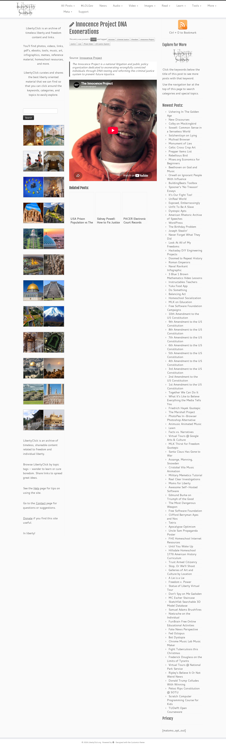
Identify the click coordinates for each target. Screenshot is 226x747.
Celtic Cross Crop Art (182, 147)
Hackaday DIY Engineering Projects (184, 252)
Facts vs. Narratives (181, 432)
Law (79, 44)
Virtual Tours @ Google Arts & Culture (182, 438)
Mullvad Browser (179, 139)
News (103, 6)
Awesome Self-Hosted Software (182, 489)
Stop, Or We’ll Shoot (182, 566)
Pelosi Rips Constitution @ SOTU (183, 690)
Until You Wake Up (181, 546)
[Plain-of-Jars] (33, 161)
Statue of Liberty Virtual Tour (183, 588)
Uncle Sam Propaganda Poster (182, 532)
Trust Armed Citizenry (183, 562)
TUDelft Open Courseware (177, 710)
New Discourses (179, 119)
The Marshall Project (182, 412)
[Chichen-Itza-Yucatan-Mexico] (53, 290)
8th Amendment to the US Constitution (184, 331)
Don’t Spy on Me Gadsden (185, 594)
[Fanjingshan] (53, 368)
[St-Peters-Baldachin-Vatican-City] (33, 342)
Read (165, 6)
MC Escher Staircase (182, 598)
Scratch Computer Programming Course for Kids (182, 700)
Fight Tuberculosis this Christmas (182, 651)
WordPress (176, 223)
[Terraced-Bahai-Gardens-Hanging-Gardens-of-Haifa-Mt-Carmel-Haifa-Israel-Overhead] (33, 316)
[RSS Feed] (183, 25)
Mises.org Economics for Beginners (183, 161)
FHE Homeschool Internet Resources (184, 540)
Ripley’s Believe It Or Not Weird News (183, 674)
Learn (180, 6)
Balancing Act (177, 294)
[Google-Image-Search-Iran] (53, 394)
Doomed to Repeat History (185, 258)
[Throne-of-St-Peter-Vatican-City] (53, 187)
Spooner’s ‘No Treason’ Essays (182, 189)
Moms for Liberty (179, 483)
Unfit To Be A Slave (181, 207)
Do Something (178, 290)
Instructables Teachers (183, 282)
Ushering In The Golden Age (183, 113)
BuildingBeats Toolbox (183, 183)
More (211, 6)
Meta (67, 12)
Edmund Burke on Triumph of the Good (180, 497)
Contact (41, 503)
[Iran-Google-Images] (53, 238)
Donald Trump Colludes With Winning (183, 682)
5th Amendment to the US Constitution (184, 355)
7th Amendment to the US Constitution (184, 339)
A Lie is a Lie (176, 578)
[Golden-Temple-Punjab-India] (53, 420)
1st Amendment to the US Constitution (184, 386)
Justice (73, 44)
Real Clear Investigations (184, 479)
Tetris (172, 523)
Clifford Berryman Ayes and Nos (182, 517)
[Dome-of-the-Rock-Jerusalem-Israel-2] (33, 290)
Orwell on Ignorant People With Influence (184, 177)
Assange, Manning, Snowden (180, 461)
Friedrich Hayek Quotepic (184, 408)
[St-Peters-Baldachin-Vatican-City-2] (53, 161)
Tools (196, 6)
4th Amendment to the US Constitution (184, 363)
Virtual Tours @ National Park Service (184, 667)
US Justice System (102, 44)
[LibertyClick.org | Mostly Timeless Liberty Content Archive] (26, 9)
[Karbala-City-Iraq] (33, 264)
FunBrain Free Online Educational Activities (181, 623)
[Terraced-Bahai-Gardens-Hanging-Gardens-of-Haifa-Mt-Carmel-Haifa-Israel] (33, 238)
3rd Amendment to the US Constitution (184, 371)
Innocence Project (147, 39)
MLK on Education (180, 302)
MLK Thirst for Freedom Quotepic (183, 446)
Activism (111, 39)
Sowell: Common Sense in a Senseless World (184, 129)
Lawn (172, 428)
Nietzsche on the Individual (178, 615)
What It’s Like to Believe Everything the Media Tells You (184, 400)
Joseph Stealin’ (178, 231)
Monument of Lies (180, 143)
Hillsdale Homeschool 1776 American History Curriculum (181, 554)
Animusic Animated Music (185, 424)
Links (93, 39)
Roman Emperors (179, 262)
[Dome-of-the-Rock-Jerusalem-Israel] (33, 368)
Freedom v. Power (180, 582)
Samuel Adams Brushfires (185, 610)
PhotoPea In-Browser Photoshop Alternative (182, 418)
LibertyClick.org (94, 742)
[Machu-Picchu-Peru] (53, 213)
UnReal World (177, 199)
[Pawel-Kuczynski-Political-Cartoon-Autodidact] (33, 187)
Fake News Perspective (183, 629)
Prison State (88, 44)
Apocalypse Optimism (182, 527)
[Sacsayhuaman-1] (33, 394)
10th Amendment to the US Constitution (183, 316)
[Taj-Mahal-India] (53, 135)
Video (133, 6)
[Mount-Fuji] (53, 316)
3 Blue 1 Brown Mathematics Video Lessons (184, 276)
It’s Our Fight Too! (180, 195)
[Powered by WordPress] (113, 742)
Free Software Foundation (185, 511)
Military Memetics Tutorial (185, 475)
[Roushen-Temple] (33, 420)
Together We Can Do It (183, 392)
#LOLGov (87, 6)
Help (36, 488)
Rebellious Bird (178, 155)
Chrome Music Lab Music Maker (184, 643)
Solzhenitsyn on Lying (183, 135)
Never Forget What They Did (183, 236)
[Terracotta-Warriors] (53, 264)
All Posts (67, 6)
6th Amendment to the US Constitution (184, 347)
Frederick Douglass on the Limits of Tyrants (184, 659)
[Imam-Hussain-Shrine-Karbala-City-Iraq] (33, 135)
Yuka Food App (178, 286)
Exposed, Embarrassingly (184, 203)
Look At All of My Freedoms (179, 244)
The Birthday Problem (182, 227)
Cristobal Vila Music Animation (180, 469)
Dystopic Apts (177, 211)
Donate (27, 518)
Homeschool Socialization (185, 298)
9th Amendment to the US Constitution (184, 323)
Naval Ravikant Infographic (177, 268)
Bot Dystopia (177, 637)
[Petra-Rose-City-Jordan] (33, 213)
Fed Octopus (176, 633)
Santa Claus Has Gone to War (183, 453)
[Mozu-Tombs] (53, 342)
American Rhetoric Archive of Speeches (184, 217)
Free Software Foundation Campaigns (184, 308)
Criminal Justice (123, 39)
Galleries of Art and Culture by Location (180, 572)
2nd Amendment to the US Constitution (182, 378)
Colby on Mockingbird (182, 123)
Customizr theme (138, 742)
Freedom (134, 39)
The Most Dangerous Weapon (181, 505)
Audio (117, 6)
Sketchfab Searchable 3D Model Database (184, 604)
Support (83, 12)
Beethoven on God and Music (182, 169)
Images (149, 6)
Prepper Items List (180, 151)
